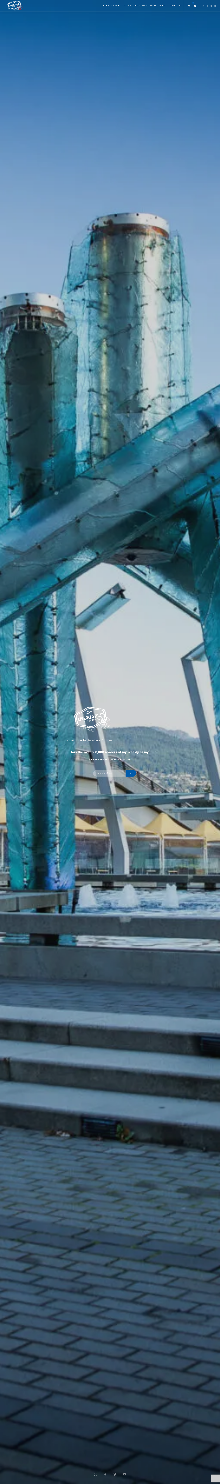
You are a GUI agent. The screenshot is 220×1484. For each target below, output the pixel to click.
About (162, 5)
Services (116, 5)
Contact (172, 5)
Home (106, 5)
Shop (145, 5)
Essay (153, 5)
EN (180, 5)
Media (137, 5)
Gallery (127, 5)
